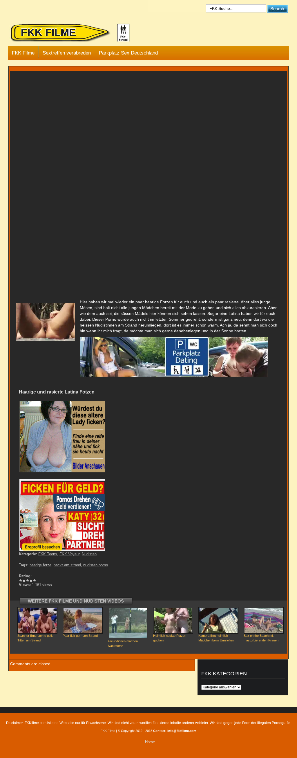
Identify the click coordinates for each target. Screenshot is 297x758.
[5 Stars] (34, 580)
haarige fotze (40, 565)
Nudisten (89, 554)
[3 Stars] (27, 580)
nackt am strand (67, 565)
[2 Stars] (24, 580)
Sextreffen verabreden (67, 53)
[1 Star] (20, 580)
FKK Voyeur (69, 554)
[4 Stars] (31, 580)
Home (150, 742)
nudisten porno (95, 565)
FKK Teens (47, 554)
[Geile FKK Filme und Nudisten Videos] (74, 33)
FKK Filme (23, 53)
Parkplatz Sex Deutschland (128, 53)
